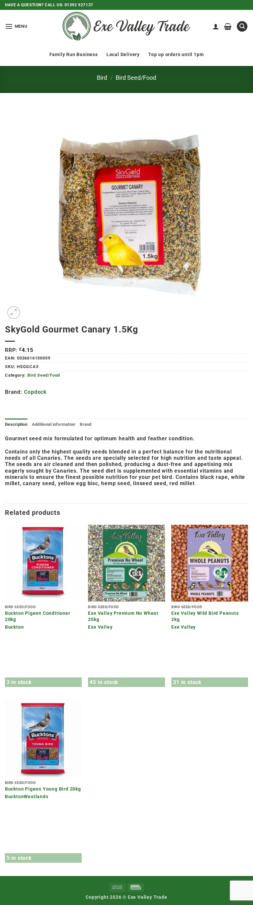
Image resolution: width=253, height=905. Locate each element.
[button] (16, 26)
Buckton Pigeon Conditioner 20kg (37, 616)
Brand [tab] (85, 424)
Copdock (35, 392)
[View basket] (228, 26)
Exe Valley (100, 627)
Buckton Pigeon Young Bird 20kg (43, 789)
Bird (102, 77)
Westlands (36, 796)
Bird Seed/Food (136, 77)
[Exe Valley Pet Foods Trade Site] (126, 26)
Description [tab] (16, 424)
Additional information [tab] (53, 424)
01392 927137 (79, 5)
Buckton (14, 627)
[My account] (215, 26)
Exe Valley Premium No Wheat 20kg (123, 616)
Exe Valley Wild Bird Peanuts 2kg (205, 616)
